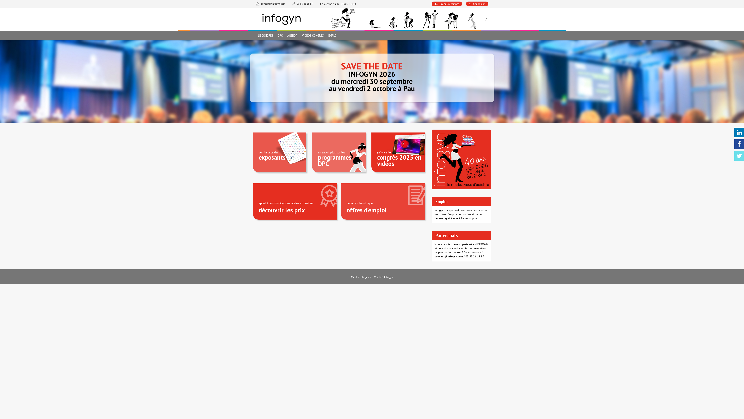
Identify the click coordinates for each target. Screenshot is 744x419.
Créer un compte (449, 4)
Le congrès (265, 35)
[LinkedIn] (739, 132)
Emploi (333, 35)
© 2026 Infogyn (383, 277)
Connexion (479, 4)
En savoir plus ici (470, 218)
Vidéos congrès (313, 35)
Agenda (292, 35)
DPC (280, 35)
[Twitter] (739, 156)
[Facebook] (739, 144)
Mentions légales (361, 277)
